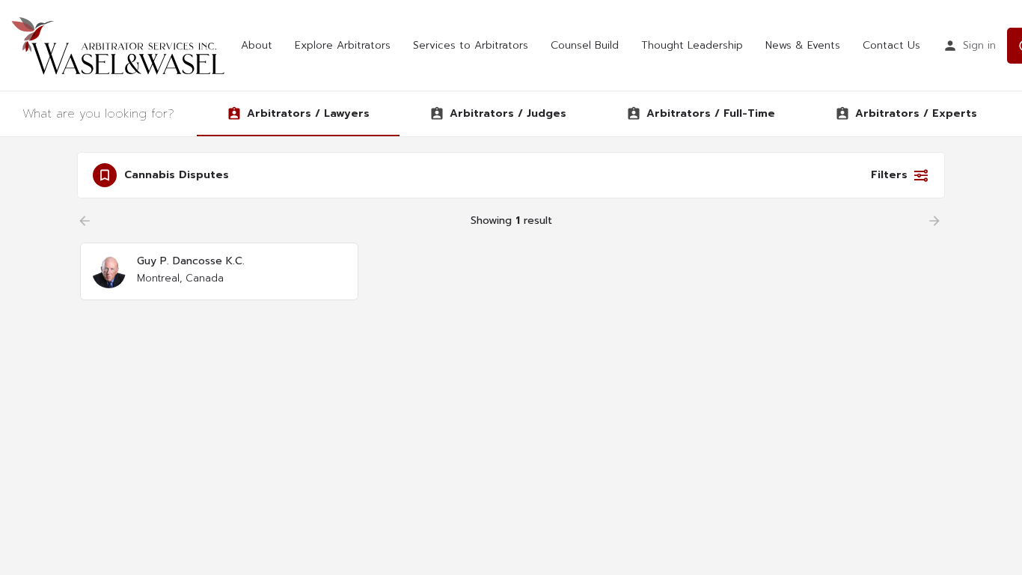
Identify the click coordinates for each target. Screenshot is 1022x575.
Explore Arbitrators (343, 45)
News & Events (802, 45)
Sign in (979, 45)
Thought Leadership (692, 45)
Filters (889, 175)
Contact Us (891, 45)
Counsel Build (585, 45)
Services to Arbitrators (470, 45)
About (256, 45)
